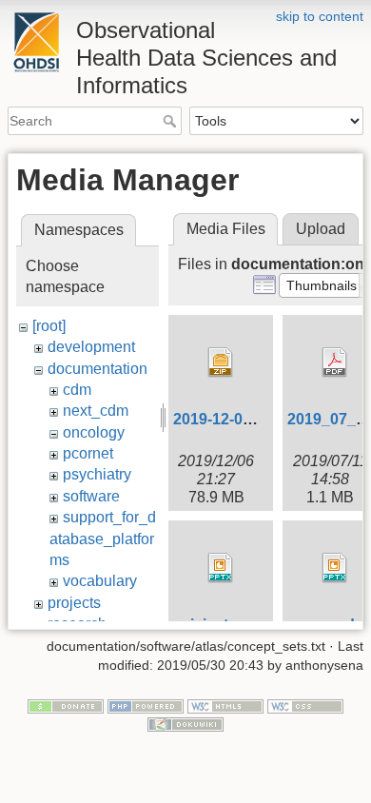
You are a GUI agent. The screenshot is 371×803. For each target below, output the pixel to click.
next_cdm (95, 410)
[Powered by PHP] (145, 705)
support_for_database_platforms (102, 538)
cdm (77, 390)
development (91, 347)
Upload (320, 229)
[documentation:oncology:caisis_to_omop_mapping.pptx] (220, 568)
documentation (97, 369)
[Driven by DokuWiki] (185, 724)
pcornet (88, 453)
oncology (94, 432)
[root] (49, 326)
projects (74, 603)
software (91, 496)
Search (172, 120)
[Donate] (66, 705)
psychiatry (97, 474)
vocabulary (100, 581)
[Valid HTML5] (225, 705)
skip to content (319, 16)
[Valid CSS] (305, 705)
